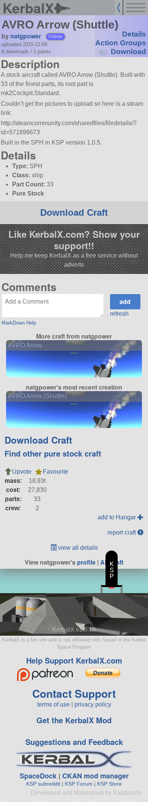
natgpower (25, 36)
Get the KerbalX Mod (74, 720)
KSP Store (109, 784)
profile (86, 562)
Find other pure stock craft (53, 453)
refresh (119, 313)
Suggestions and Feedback (74, 741)
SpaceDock (38, 776)
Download (128, 52)
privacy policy (92, 704)
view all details (77, 547)
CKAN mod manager (95, 776)
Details (134, 34)
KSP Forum (79, 784)
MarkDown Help (19, 323)
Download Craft (74, 212)
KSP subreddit (43, 784)
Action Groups (120, 43)
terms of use (53, 704)
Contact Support (74, 693)
